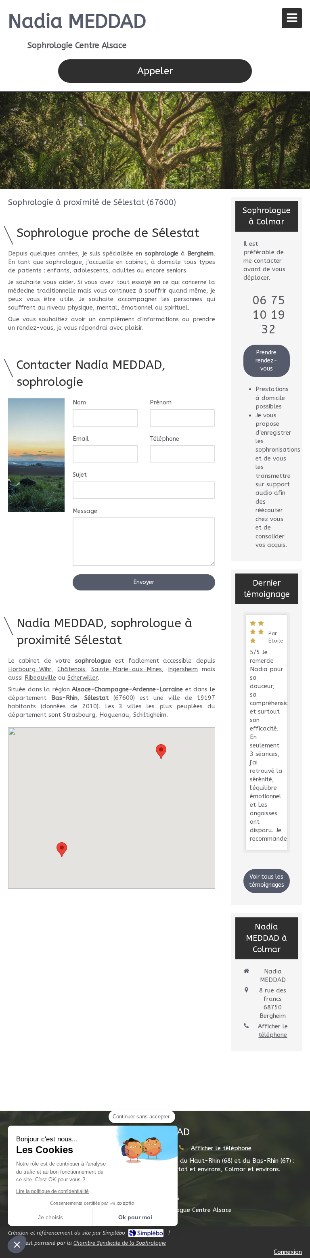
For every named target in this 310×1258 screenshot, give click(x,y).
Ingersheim (183, 669)
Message (85, 511)
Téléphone (164, 438)
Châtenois (71, 669)
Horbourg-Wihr (29, 669)
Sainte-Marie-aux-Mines (126, 669)
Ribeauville (40, 677)
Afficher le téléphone (273, 1030)
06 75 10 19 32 (268, 315)
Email (81, 438)
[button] (17, 1244)
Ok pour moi (135, 1217)
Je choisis (50, 1217)
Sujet (80, 474)
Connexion (288, 1252)
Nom (79, 402)
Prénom (161, 402)
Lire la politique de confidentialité (52, 1191)
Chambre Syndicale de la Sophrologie (119, 1243)
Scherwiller (82, 677)
